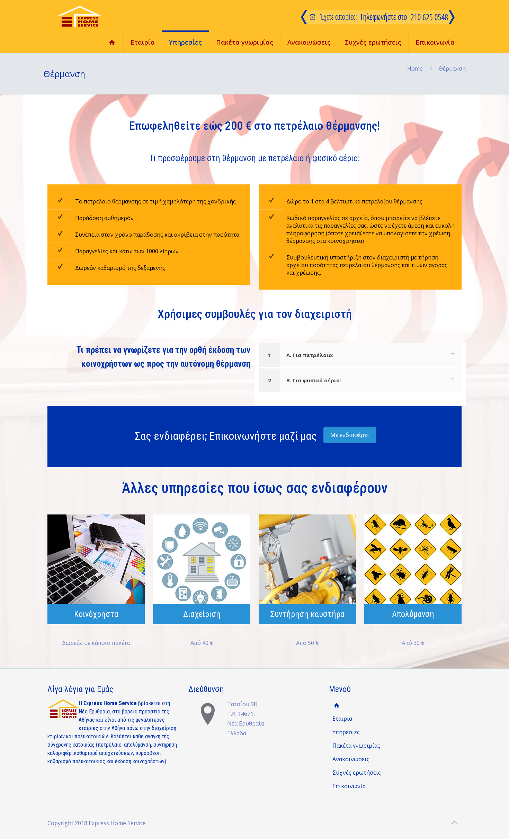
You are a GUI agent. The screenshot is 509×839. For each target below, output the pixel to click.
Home (415, 68)
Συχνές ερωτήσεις (356, 772)
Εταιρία (342, 718)
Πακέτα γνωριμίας (356, 745)
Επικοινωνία (349, 786)
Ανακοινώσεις (350, 759)
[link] (360, 355)
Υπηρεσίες (346, 732)
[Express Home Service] (79, 16)
